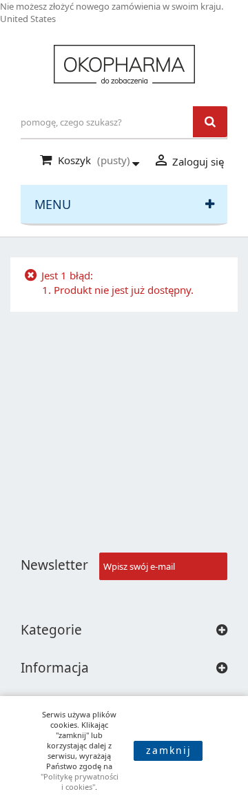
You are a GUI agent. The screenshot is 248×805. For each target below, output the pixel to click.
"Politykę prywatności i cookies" (79, 781)
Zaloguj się (188, 160)
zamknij (169, 750)
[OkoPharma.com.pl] (124, 64)
